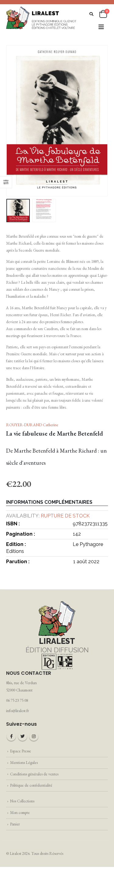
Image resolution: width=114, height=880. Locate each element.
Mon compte (20, 812)
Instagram (33, 736)
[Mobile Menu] (101, 27)
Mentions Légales (24, 762)
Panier (15, 824)
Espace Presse (20, 751)
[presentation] (13, 120)
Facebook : (11, 736)
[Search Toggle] (91, 14)
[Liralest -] (41, 17)
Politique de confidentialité (31, 785)
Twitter (22, 736)
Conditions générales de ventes (34, 774)
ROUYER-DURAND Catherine (32, 424)
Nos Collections (22, 801)
